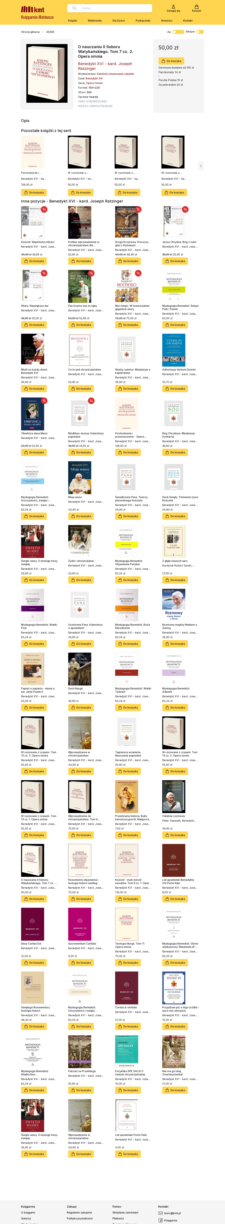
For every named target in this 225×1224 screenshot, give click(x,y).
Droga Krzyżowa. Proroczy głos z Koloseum (132, 243)
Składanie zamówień (125, 1212)
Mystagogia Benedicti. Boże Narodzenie (132, 626)
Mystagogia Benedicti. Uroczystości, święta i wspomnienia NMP (35, 498)
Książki (72, 20)
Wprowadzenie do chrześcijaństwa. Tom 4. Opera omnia (83, 817)
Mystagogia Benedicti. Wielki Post (39, 626)
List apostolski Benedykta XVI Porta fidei (178, 881)
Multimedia (95, 20)
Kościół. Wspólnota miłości (37, 242)
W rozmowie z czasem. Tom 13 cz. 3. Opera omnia (80, 172)
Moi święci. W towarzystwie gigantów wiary (132, 307)
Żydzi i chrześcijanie (81, 561)
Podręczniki (143, 20)
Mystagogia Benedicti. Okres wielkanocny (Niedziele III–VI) (180, 945)
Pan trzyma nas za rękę (82, 305)
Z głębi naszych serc (175, 561)
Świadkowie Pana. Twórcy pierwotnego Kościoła (131, 498)
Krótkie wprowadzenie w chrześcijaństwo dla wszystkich (83, 243)
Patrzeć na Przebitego (82, 1071)
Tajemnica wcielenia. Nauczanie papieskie (128, 754)
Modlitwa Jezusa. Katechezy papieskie (86, 435)
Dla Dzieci (118, 20)
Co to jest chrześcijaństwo (84, 369)
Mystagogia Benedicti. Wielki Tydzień (133, 690)
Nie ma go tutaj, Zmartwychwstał (172, 1072)
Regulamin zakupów (79, 1212)
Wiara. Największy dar (35, 305)
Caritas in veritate (126, 1007)
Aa (169, 32)
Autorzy (26, 1218)
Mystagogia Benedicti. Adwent (176, 690)
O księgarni (28, 1212)
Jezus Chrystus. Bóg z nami (179, 242)
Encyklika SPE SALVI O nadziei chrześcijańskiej (130, 1072)
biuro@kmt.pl (172, 1213)
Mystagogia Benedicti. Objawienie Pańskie (129, 562)
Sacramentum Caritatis (82, 943)
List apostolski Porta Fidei (131, 1135)
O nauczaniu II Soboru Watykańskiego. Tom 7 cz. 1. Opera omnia (38, 881)
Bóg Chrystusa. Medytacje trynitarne (178, 435)
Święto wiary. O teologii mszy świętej (39, 562)
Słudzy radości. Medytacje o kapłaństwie (132, 371)
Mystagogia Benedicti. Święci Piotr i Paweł (180, 307)
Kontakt (188, 20)
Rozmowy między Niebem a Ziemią (179, 626)
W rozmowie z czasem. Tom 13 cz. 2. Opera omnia (127, 172)
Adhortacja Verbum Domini (179, 369)
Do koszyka (174, 61)
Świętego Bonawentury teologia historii (35, 1009)
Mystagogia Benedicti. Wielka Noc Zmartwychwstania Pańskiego (35, 1072)
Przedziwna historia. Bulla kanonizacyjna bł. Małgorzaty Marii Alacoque (133, 817)
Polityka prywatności (80, 1218)
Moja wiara (75, 497)
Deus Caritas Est (31, 943)
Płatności (118, 1218)
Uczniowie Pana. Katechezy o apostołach (85, 626)
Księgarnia (170, 1220)
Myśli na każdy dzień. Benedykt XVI (34, 371)
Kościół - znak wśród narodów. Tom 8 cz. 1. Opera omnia (133, 881)
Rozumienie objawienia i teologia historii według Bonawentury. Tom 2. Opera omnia (85, 881)
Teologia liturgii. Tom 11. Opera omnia (130, 945)
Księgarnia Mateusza (37, 17)
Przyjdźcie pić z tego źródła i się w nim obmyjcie (180, 1009)
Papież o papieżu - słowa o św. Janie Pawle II (38, 690)
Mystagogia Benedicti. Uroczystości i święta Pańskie (82, 1009)
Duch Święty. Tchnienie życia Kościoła (180, 498)
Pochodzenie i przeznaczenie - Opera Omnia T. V (32, 172)
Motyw (190, 31)
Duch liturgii (75, 688)
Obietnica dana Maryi (34, 433)
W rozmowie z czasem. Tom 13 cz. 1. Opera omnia (173, 172)
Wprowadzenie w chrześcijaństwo (79, 754)
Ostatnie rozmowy (173, 816)
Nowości (166, 20)
